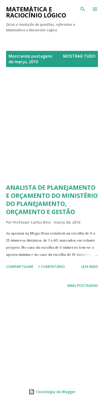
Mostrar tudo (79, 56)
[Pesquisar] (83, 9)
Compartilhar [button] (19, 266)
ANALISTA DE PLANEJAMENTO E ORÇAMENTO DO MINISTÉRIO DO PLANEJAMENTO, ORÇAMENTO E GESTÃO (52, 199)
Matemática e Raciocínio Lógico (36, 12)
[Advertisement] (52, 131)
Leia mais (89, 266)
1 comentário (51, 266)
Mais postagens (82, 285)
